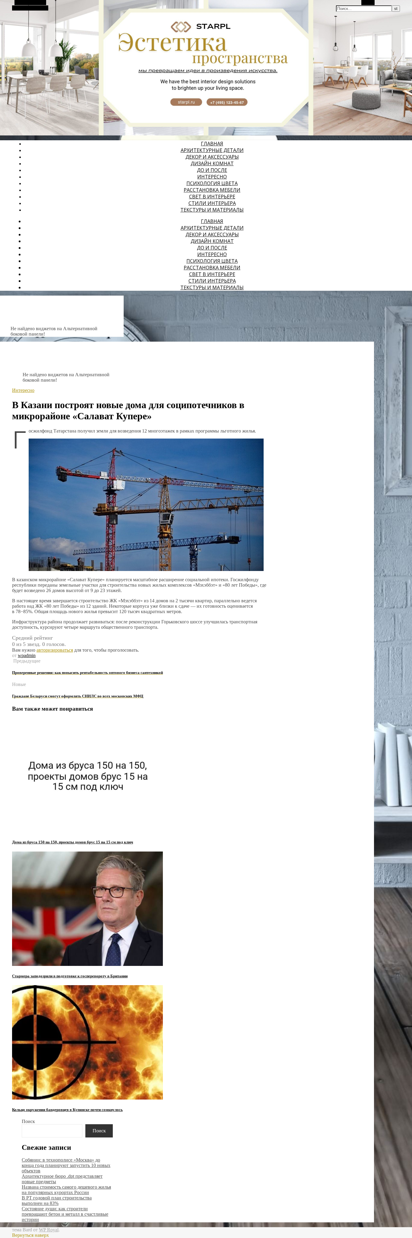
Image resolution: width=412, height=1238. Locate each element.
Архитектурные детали (212, 150)
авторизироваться (54, 650)
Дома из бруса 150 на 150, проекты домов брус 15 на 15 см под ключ (72, 842)
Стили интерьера (212, 203)
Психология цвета (212, 183)
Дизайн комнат (212, 163)
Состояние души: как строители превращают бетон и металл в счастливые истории (65, 1214)
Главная (212, 143)
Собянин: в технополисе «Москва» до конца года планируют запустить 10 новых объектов (66, 1165)
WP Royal (49, 1229)
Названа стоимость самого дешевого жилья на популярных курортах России (66, 1189)
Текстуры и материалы (212, 209)
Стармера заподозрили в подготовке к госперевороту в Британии (70, 976)
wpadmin (27, 655)
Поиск (28, 1121)
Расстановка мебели (212, 190)
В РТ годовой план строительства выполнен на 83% (57, 1200)
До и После (212, 170)
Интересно (212, 176)
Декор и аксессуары (212, 157)
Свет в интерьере (212, 196)
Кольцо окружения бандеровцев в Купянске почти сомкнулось (67, 1109)
